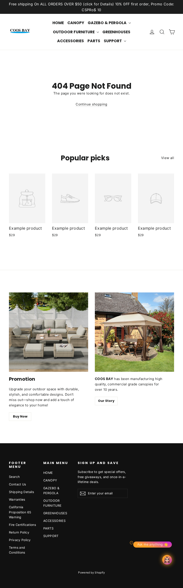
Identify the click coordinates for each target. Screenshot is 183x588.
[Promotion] (48, 332)
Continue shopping (91, 104)
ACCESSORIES (70, 41)
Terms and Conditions (17, 550)
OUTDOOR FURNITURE (74, 32)
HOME (58, 22)
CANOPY (75, 22)
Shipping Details (21, 492)
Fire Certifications (22, 525)
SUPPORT (113, 41)
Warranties (17, 499)
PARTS (93, 41)
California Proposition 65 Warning (20, 512)
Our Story (106, 401)
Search (14, 477)
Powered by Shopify (91, 572)
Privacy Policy (20, 540)
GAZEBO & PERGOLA (107, 22)
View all (167, 158)
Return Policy (19, 532)
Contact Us (17, 484)
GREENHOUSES (116, 32)
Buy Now (20, 416)
